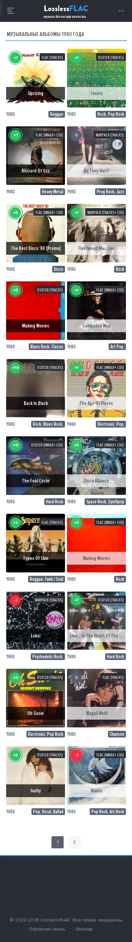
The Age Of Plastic (96, 403)
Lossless (66, 11)
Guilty (35, 790)
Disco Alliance (96, 480)
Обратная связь (47, 929)
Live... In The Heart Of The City (98, 635)
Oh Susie (35, 713)
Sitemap (84, 929)
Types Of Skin (35, 558)
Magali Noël (96, 713)
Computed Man (97, 325)
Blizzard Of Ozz (36, 170)
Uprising (35, 93)
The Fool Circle (35, 480)
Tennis (96, 93)
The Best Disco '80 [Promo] (36, 248)
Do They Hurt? (97, 170)
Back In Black (36, 403)
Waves (97, 790)
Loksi (35, 635)
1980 (10, 114)
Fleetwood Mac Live (96, 248)
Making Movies (35, 325)
